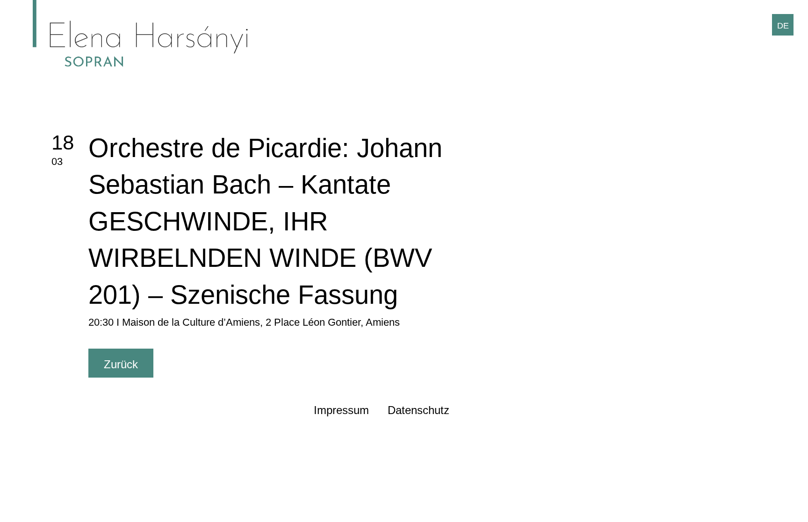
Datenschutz (418, 410)
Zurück (121, 364)
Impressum (341, 410)
